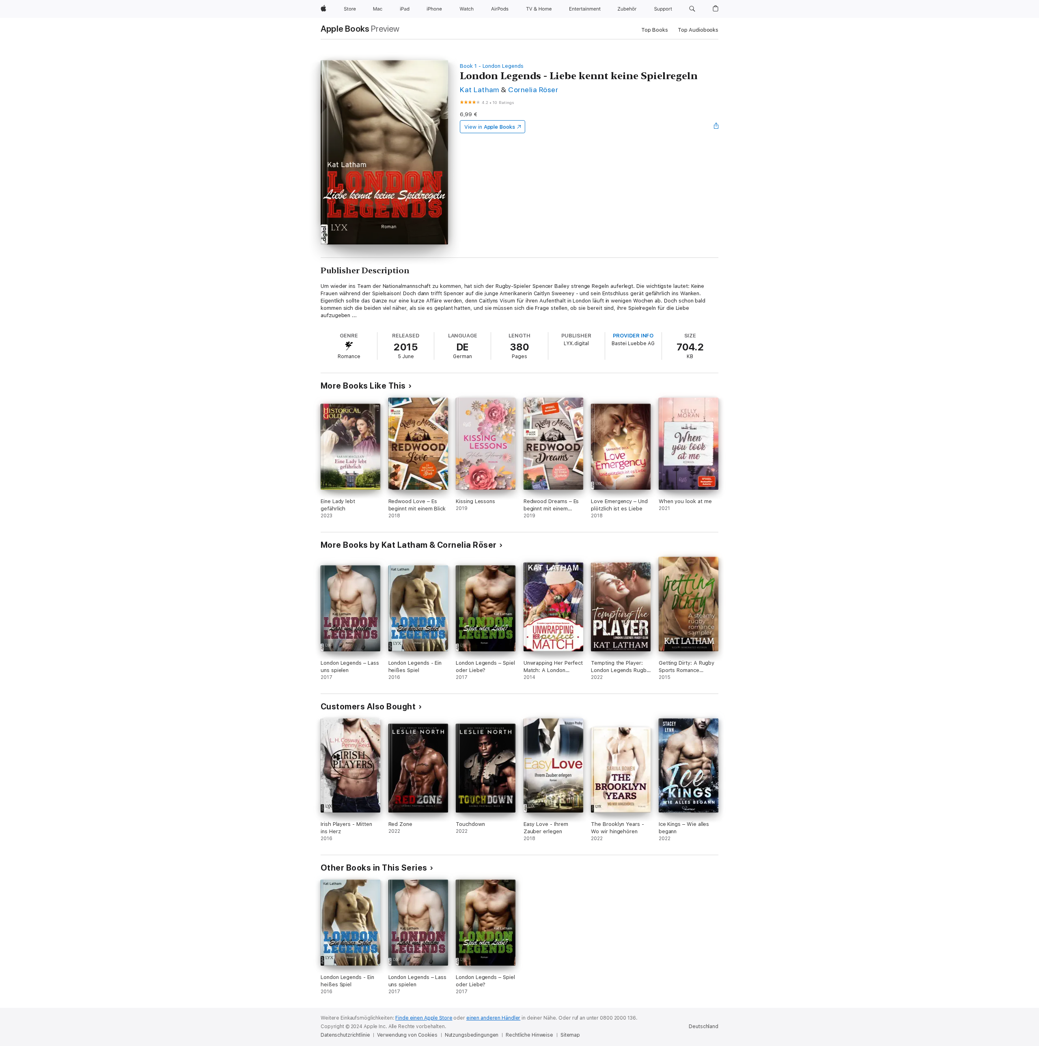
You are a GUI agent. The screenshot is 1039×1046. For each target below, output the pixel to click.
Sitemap (570, 1035)
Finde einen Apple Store (423, 1018)
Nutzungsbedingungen (472, 1035)
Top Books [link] (654, 30)
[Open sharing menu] (716, 127)
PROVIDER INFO (633, 336)
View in (489, 127)
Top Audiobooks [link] (698, 30)
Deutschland (703, 1026)
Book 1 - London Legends (492, 66)
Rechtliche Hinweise (529, 1035)
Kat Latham (479, 89)
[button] (692, 9)
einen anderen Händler (493, 1018)
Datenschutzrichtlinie (345, 1035)
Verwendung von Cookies (407, 1035)
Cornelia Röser (533, 89)
